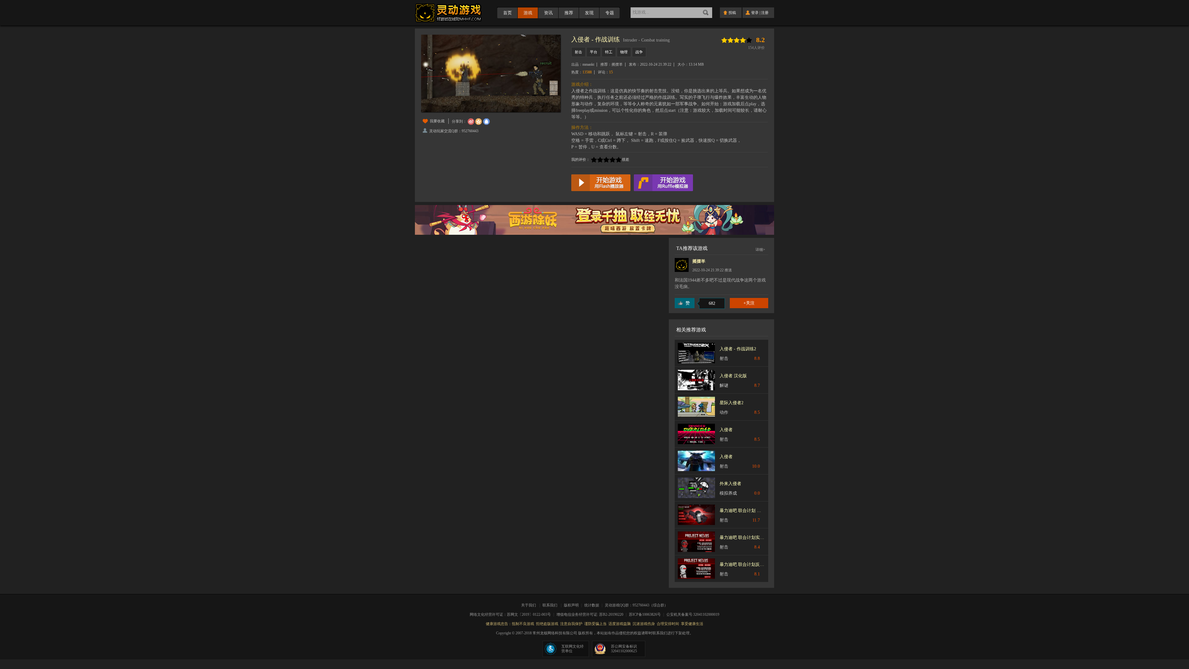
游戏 (528, 13)
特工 (608, 52)
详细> (760, 249)
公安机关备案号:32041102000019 (692, 614)
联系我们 (549, 605)
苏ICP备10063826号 (647, 614)
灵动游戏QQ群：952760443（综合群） (636, 605)
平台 (593, 52)
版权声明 (571, 605)
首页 (507, 13)
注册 (765, 13)
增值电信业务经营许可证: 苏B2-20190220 (591, 614)
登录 (755, 13)
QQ (486, 121)
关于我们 (529, 605)
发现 (589, 13)
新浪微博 (471, 121)
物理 (624, 52)
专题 (609, 13)
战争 (639, 52)
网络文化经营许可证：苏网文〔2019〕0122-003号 (512, 614)
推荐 (568, 13)
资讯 (548, 13)
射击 (578, 52)
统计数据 (592, 605)
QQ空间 (478, 121)
